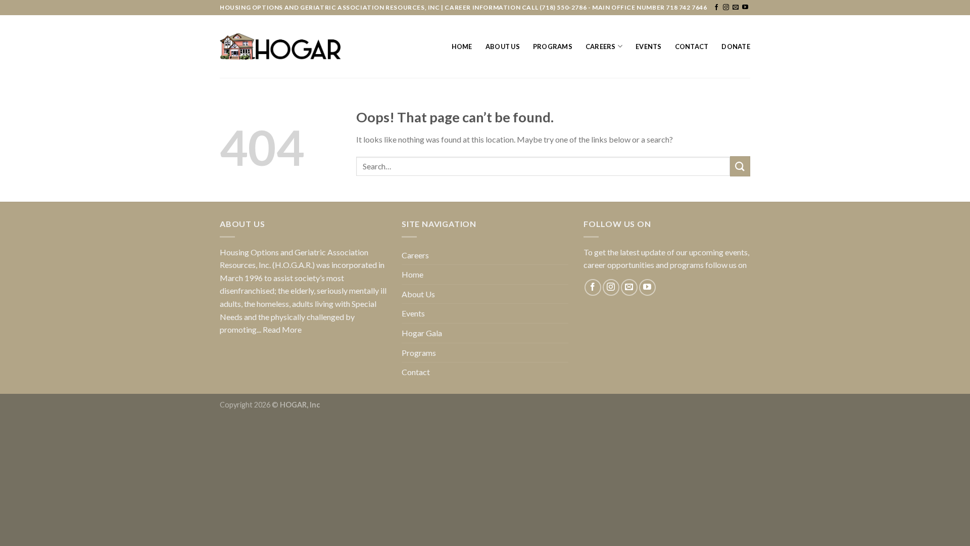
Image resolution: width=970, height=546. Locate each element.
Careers (601, 46)
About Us (503, 46)
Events (649, 46)
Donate (735, 46)
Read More (282, 329)
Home (462, 46)
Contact (692, 46)
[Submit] (740, 166)
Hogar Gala (422, 333)
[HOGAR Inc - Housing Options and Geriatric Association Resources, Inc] (280, 47)
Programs (552, 46)
